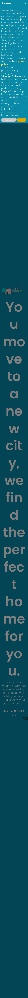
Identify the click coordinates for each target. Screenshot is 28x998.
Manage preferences (9, 119)
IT (22, 3)
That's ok (21, 119)
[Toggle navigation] (2, 3)
